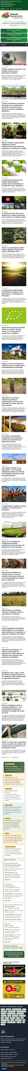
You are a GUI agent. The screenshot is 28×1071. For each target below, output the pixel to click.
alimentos (19, 1022)
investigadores (18, 1020)
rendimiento (3, 1022)
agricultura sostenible (16, 1009)
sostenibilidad (4, 1011)
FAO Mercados (15, 947)
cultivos (2, 1009)
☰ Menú (3, 44)
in (17, 8)
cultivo (18, 1017)
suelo (2, 1017)
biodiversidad (15, 1015)
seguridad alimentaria (21, 1011)
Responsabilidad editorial (7, 2)
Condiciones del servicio (6, 6)
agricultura (8, 1009)
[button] (14, 31)
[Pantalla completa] (23, 975)
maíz (22, 1017)
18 (12, 757)
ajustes (11, 1066)
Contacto (18, 1)
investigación (22, 1015)
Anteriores (4, 757)
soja (23, 1022)
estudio (9, 1015)
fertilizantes (12, 1017)
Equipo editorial (12, 1)
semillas (3, 1024)
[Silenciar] (21, 975)
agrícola (6, 1017)
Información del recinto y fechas (13, 919)
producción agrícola (5, 1020)
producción (3, 1013)
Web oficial (7, 879)
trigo (24, 1020)
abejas (12, 1020)
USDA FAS (7, 947)
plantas (24, 1009)
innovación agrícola (11, 1013)
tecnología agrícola (11, 1022)
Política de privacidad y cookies (8, 4)
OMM (21, 947)
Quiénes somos (4, 1)
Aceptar (4, 1068)
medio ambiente (20, 1013)
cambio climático (12, 1011)
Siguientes (16, 757)
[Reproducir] (4, 975)
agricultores (3, 1015)
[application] (14, 971)
